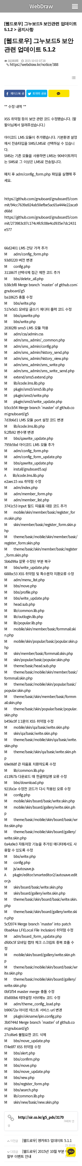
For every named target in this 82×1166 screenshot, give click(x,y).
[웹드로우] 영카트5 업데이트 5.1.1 (46, 1140)
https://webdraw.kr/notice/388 (34, 64)
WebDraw (41, 6)
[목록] (73, 77)
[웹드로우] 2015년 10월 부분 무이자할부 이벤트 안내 (41, 1154)
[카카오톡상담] (71, 1151)
